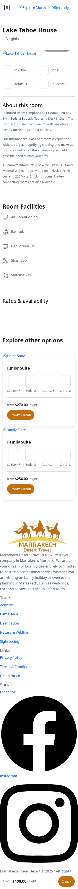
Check (67, 881)
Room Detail (21, 415)
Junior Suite (18, 368)
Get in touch (10, 675)
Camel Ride (9, 614)
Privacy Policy (11, 657)
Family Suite (19, 442)
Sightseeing (9, 641)
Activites (7, 605)
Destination (9, 623)
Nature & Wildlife (14, 632)
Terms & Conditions (16, 666)
